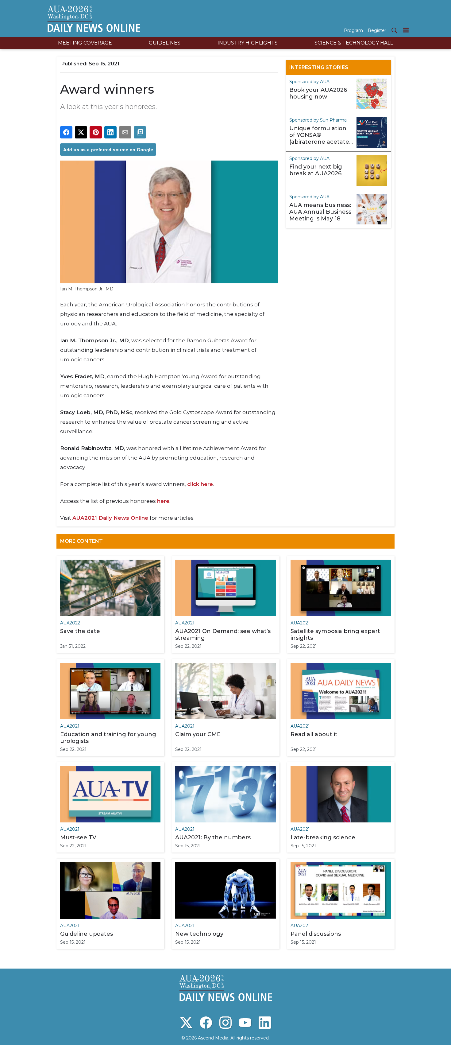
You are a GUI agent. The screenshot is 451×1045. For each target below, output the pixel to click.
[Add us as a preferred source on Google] (140, 132)
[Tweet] (81, 132)
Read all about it (314, 734)
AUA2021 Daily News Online (111, 518)
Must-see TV (78, 837)
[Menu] (406, 30)
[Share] (66, 132)
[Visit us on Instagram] (225, 1022)
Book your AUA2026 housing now (318, 93)
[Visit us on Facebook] (206, 1022)
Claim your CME (198, 734)
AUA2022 (70, 623)
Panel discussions (316, 933)
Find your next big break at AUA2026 (315, 170)
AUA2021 (185, 623)
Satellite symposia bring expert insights (335, 634)
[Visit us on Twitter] (186, 1022)
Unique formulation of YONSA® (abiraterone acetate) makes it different (320, 135)
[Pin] (96, 132)
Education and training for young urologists (108, 737)
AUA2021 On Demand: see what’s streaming (223, 634)
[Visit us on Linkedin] (265, 1022)
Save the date (80, 631)
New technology (199, 933)
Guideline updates (86, 933)
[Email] (125, 132)
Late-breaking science (323, 837)
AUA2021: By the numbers (213, 837)
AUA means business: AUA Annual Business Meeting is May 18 (320, 212)
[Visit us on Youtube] (245, 1022)
